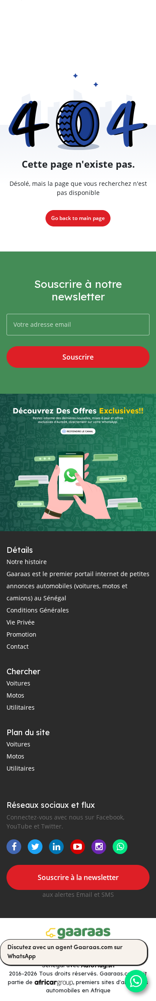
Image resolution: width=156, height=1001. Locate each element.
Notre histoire (26, 562)
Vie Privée (20, 622)
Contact (17, 646)
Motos (15, 695)
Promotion (21, 634)
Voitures (18, 683)
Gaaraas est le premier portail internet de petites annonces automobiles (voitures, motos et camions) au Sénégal (78, 586)
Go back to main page (78, 218)
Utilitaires (20, 707)
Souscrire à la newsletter (78, 877)
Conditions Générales (37, 610)
